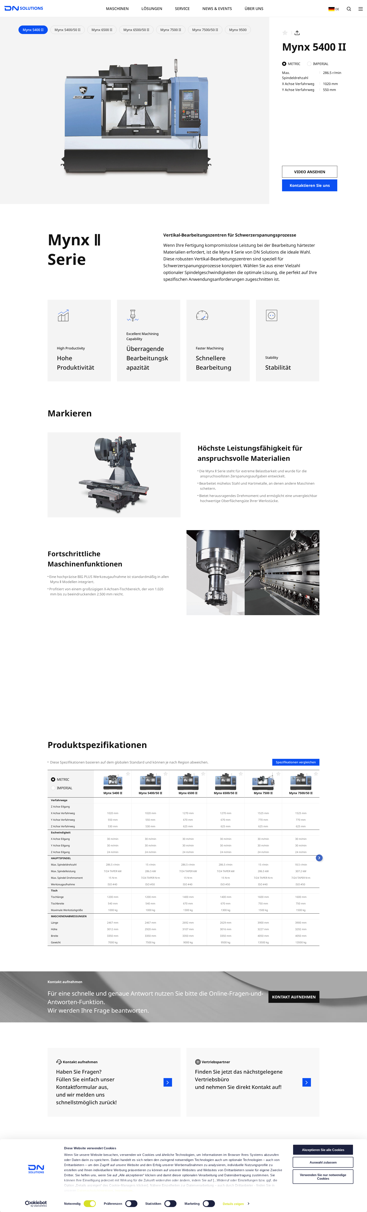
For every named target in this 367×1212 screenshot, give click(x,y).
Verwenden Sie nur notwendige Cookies (323, 1176)
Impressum (124, 1190)
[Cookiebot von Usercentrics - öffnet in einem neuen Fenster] (36, 1204)
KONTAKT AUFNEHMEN (294, 996)
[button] (319, 857)
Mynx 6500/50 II (136, 29)
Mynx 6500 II (102, 29)
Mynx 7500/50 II (205, 29)
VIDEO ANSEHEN (309, 171)
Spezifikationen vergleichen (296, 762)
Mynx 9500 (238, 29)
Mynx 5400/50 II (67, 29)
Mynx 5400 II (33, 29)
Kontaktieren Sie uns (310, 185)
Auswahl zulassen (323, 1162)
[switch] (132, 1203)
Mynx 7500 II (170, 29)
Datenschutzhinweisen (95, 1190)
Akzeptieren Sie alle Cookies (323, 1150)
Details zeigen (233, 1203)
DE (332, 9)
